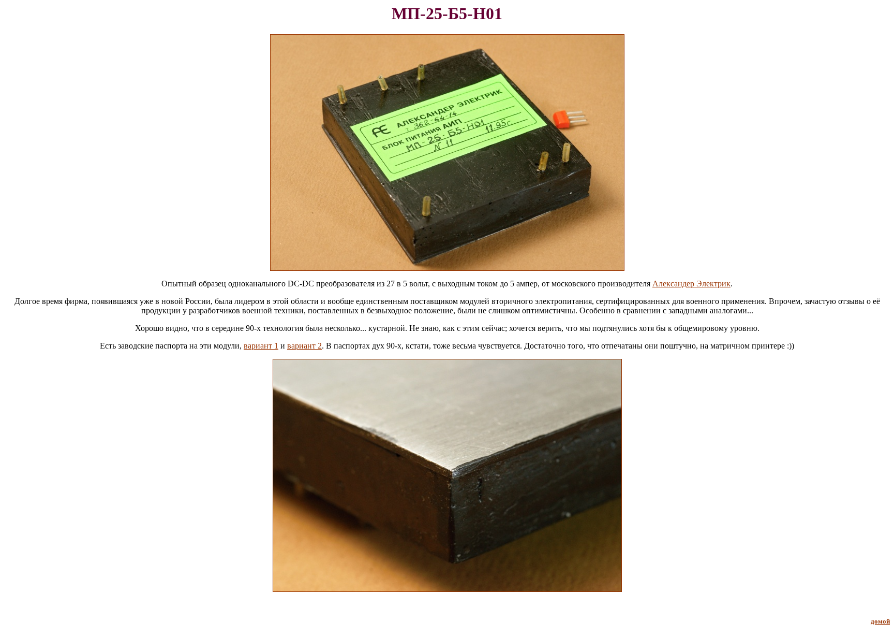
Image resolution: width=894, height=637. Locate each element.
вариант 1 (261, 345)
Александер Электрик (691, 283)
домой (880, 621)
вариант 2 (304, 345)
